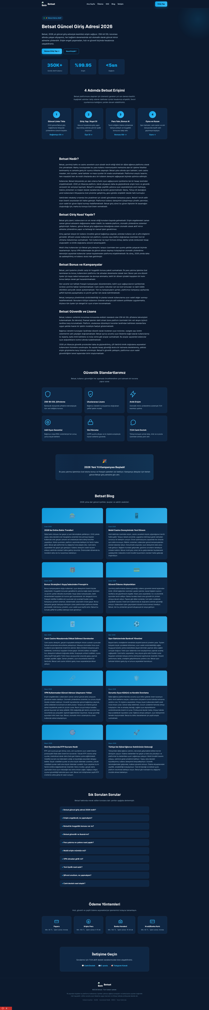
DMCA (113, 1000)
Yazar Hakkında (121, 1000)
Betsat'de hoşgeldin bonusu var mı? (78, 826)
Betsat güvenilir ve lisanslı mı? (76, 834)
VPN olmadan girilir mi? (73, 859)
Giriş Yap (161, 4)
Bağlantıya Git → (56, 135)
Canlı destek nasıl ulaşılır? (74, 883)
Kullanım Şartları (88, 1000)
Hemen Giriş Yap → (52, 51)
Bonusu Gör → (120, 135)
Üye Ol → (88, 135)
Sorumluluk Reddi (104, 1000)
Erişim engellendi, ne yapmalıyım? (77, 818)
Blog (113, 4)
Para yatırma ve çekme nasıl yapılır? (78, 842)
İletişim (120, 4)
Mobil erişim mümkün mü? (74, 850)
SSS (107, 4)
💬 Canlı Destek (88, 965)
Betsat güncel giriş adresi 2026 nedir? (79, 810)
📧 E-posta (103, 965)
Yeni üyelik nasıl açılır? (72, 867)
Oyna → (152, 135)
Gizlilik (96, 1000)
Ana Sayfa (91, 4)
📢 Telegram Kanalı (119, 965)
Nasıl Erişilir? (71, 51)
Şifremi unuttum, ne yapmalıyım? (77, 875)
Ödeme (100, 4)
